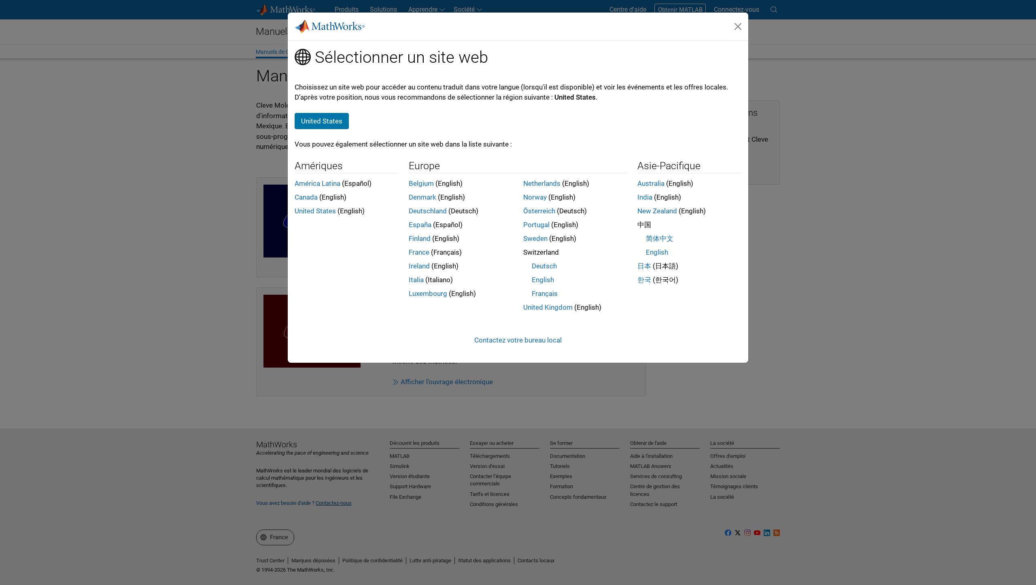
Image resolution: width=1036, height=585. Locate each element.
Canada (306, 197)
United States (315, 211)
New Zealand (657, 211)
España (420, 225)
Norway (535, 197)
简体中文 (659, 238)
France (419, 252)
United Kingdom (548, 307)
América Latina (317, 183)
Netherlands (541, 183)
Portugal (536, 225)
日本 (644, 266)
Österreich (539, 211)
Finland (420, 238)
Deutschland (428, 211)
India (644, 197)
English (543, 280)
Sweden (535, 238)
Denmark (422, 197)
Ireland (419, 266)
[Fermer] (738, 26)
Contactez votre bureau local (518, 340)
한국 (644, 280)
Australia (650, 183)
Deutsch (544, 266)
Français (545, 293)
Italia (416, 280)
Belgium (421, 183)
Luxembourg (428, 293)
